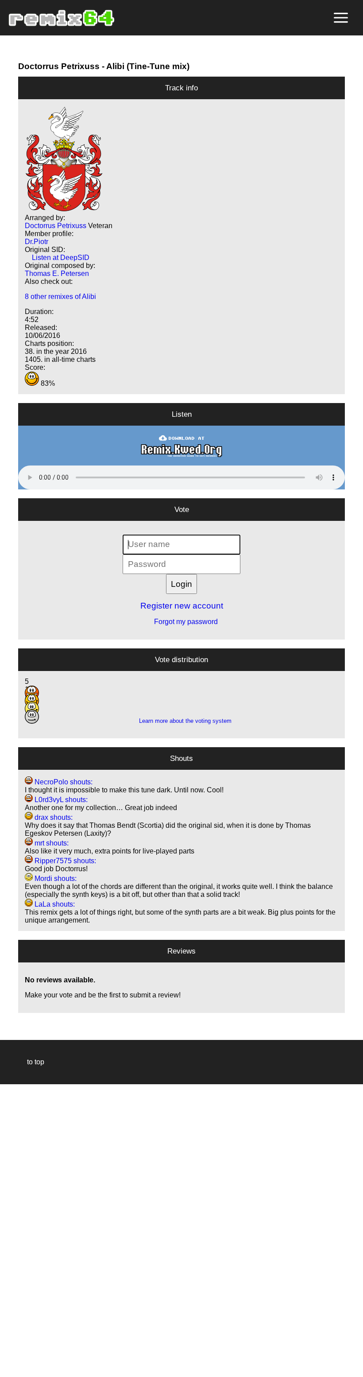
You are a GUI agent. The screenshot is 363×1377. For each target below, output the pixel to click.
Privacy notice (11, 1369)
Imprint (10, 1357)
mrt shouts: (51, 843)
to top (31, 1062)
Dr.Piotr (36, 241)
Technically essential (17, 1229)
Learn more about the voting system (182, 721)
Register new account (181, 605)
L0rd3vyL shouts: (60, 799)
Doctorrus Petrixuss (59, 66)
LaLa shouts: (54, 904)
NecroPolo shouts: (63, 782)
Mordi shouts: (55, 878)
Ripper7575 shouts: (64, 861)
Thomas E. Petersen (57, 273)
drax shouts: (53, 817)
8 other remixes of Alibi (60, 296)
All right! (9, 1343)
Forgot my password (181, 621)
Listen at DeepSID (57, 257)
